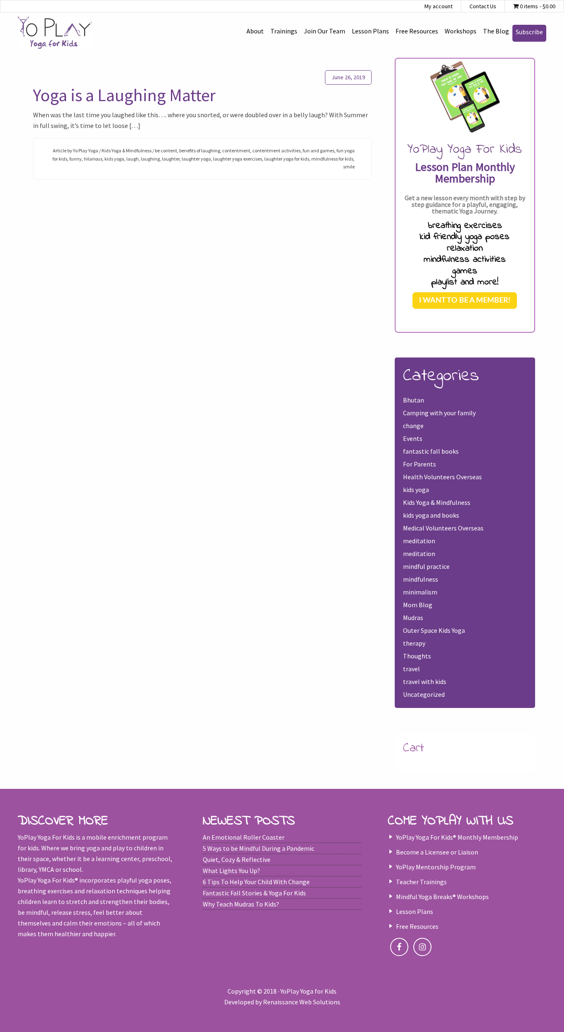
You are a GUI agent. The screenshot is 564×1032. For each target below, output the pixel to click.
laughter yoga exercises (237, 159)
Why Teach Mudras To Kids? (241, 904)
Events (412, 438)
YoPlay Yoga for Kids (55, 33)
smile (349, 166)
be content (166, 150)
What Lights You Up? (231, 870)
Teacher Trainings (421, 882)
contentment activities (276, 150)
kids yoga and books (431, 515)
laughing (150, 159)
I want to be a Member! (464, 300)
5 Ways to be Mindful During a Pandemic (258, 848)
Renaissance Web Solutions (301, 1002)
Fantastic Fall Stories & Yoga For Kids (254, 893)
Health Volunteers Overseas (442, 477)
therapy (414, 643)
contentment (236, 150)
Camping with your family (439, 413)
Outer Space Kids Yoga (434, 630)
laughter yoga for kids (286, 159)
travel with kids (424, 681)
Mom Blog (417, 605)
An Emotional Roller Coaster (243, 837)
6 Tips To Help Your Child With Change (256, 882)
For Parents (419, 464)
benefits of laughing (199, 150)
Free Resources (417, 926)
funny (75, 159)
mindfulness (420, 579)
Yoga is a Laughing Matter (124, 95)
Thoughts (417, 656)
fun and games (318, 150)
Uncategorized (424, 694)
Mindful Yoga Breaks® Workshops (442, 896)
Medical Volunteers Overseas (443, 528)
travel (411, 669)
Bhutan (413, 400)
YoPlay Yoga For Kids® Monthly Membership (457, 837)
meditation (419, 541)
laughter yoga (196, 159)
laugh (132, 159)
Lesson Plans (414, 911)
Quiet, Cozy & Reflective (236, 859)
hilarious (93, 159)
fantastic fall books (431, 451)
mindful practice (426, 566)
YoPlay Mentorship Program (436, 867)
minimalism (420, 592)
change (413, 425)
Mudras (413, 617)
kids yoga (114, 159)
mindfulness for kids (332, 159)
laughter (171, 159)
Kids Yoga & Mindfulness (127, 150)
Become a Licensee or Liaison (437, 852)
